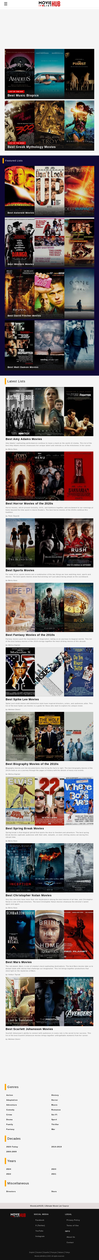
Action (9, 1095)
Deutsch (39, 1252)
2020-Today (12, 1147)
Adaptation (12, 1100)
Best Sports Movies (20, 570)
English (32, 1252)
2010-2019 (56, 1147)
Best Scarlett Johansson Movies (29, 1029)
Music (54, 1105)
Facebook (39, 1220)
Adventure (11, 1105)
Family (9, 1124)
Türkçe (67, 1252)
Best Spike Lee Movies (22, 699)
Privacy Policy (73, 1220)
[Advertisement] (49, 27)
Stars (54, 1191)
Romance (56, 1110)
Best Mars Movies (19, 962)
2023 (53, 1169)
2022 (8, 1174)
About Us (71, 1237)
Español (46, 1252)
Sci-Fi (54, 1115)
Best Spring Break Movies (25, 828)
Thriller (55, 1124)
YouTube (39, 1231)
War (53, 1129)
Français (54, 1252)
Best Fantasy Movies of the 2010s (30, 634)
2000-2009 (11, 1152)
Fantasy (10, 1129)
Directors (11, 1191)
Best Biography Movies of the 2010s (32, 764)
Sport (54, 1119)
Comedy (10, 1110)
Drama (9, 1119)
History (55, 1095)
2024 (8, 1169)
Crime (9, 1115)
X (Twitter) (40, 1225)
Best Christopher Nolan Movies (29, 895)
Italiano (61, 1252)
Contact (70, 1242)
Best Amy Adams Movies (24, 439)
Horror (54, 1100)
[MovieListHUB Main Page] (49, 4)
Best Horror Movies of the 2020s (29, 503)
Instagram (40, 1236)
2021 (53, 1174)
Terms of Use (73, 1225)
